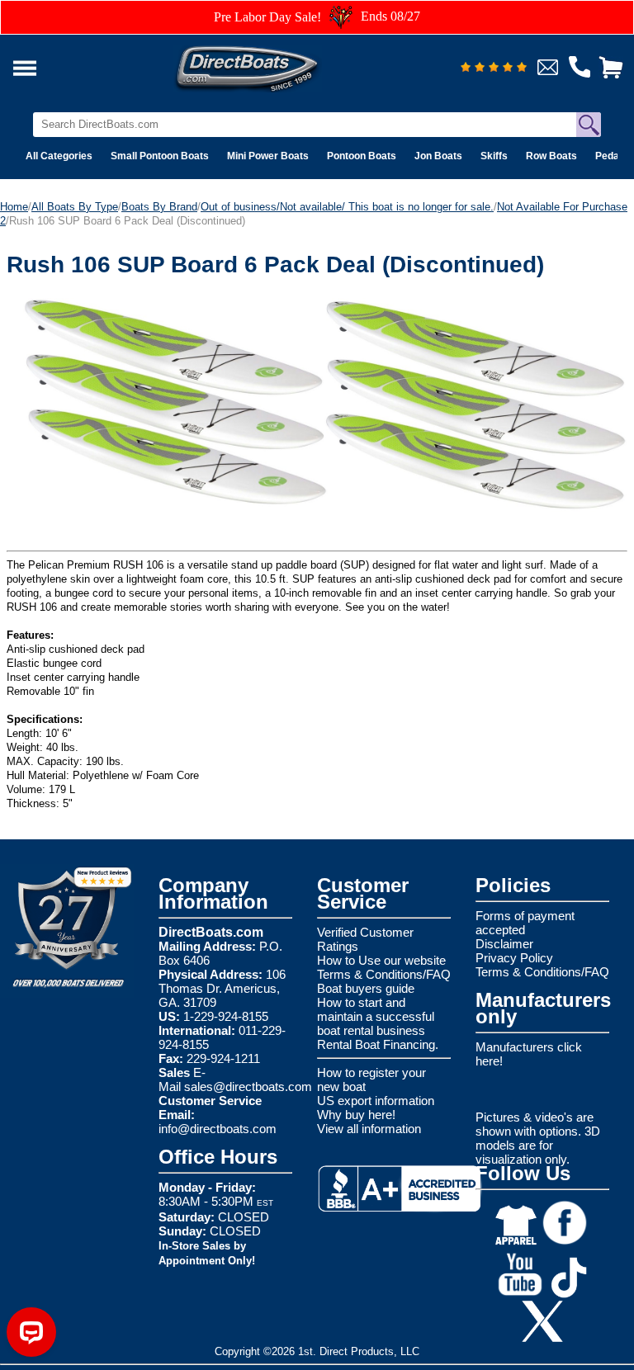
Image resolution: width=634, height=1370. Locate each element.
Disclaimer (504, 944)
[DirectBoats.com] (268, 64)
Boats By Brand (159, 207)
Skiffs (494, 156)
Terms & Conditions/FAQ (384, 974)
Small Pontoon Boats (160, 156)
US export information (375, 1101)
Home (14, 207)
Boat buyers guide (365, 988)
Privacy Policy (514, 958)
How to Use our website (381, 960)
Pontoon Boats (361, 156)
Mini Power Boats (268, 156)
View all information (369, 1129)
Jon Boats (438, 156)
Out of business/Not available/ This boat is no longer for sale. (347, 207)
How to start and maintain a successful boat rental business (375, 1016)
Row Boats (551, 156)
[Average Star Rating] (494, 68)
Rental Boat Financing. (377, 1044)
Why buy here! (356, 1115)
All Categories (59, 156)
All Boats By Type (74, 207)
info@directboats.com (217, 1129)
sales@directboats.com (248, 1086)
